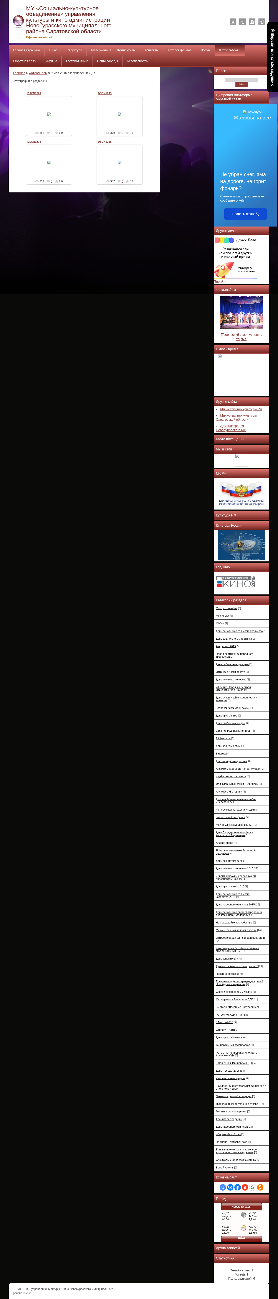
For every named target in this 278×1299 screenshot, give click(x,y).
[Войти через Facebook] (237, 1187)
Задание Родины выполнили (233, 730)
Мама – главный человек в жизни (236, 930)
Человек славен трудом (230, 1078)
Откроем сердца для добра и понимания (241, 937)
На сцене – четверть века (231, 1141)
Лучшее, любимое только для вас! (237, 966)
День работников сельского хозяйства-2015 (233, 895)
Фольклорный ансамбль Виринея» (237, 784)
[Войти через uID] (223, 1187)
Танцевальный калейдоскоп (233, 1045)
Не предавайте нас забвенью (234, 922)
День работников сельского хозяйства (239, 631)
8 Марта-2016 (224, 1022)
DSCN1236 (34, 141)
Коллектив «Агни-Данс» (230, 817)
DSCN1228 (34, 93)
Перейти (220, 281)
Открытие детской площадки (234, 1096)
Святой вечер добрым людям (234, 991)
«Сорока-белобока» (228, 1134)
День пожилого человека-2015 (234, 868)
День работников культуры (232, 664)
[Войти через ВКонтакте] (230, 1187)
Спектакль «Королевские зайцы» (236, 1159)
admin (51, 117)
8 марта (221, 753)
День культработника (229, 1037)
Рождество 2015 (226, 646)
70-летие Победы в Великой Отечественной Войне (233, 688)
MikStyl (220, 623)
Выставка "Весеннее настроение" (237, 1007)
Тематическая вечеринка (231, 1111)
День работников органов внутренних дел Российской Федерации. (239, 913)
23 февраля (223, 738)
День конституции (227, 958)
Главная (19, 73)
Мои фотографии (226, 608)
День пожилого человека (231, 679)
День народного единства (232, 1126)
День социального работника (234, 638)
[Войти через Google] (252, 1187)
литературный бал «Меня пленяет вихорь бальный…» (237, 949)
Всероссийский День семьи (232, 708)
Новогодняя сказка (227, 973)
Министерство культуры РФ (241, 409)
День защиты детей (228, 746)
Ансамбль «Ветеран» (229, 791)
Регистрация (252, 21)
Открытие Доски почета (230, 671)
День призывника (226, 715)
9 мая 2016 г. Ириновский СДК (234, 1063)
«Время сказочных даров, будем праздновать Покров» (236, 877)
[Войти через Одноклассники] (260, 1187)
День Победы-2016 (228, 1070)
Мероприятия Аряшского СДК (234, 999)
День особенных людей (230, 723)
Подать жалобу (246, 214)
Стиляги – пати (225, 1029)
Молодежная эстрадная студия (235, 809)
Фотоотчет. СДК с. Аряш (231, 1014)
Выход (242, 21)
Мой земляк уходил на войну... (234, 824)
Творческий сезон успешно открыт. (237, 1103)
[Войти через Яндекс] (245, 1187)
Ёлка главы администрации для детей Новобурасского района (239, 983)
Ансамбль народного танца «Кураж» (238, 768)
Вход (261, 21)
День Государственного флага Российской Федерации (234, 834)
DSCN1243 (105, 93)
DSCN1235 (105, 141)
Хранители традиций (229, 1119)
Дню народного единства (231, 761)
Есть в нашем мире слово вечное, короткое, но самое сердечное (236, 1151)
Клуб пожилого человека (231, 776)
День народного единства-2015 (235, 904)
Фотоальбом (38, 73)
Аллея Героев (224, 842)
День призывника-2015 (230, 886)
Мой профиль (233, 21)
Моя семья (222, 615)
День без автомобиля (229, 860)
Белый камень (224, 1167)
